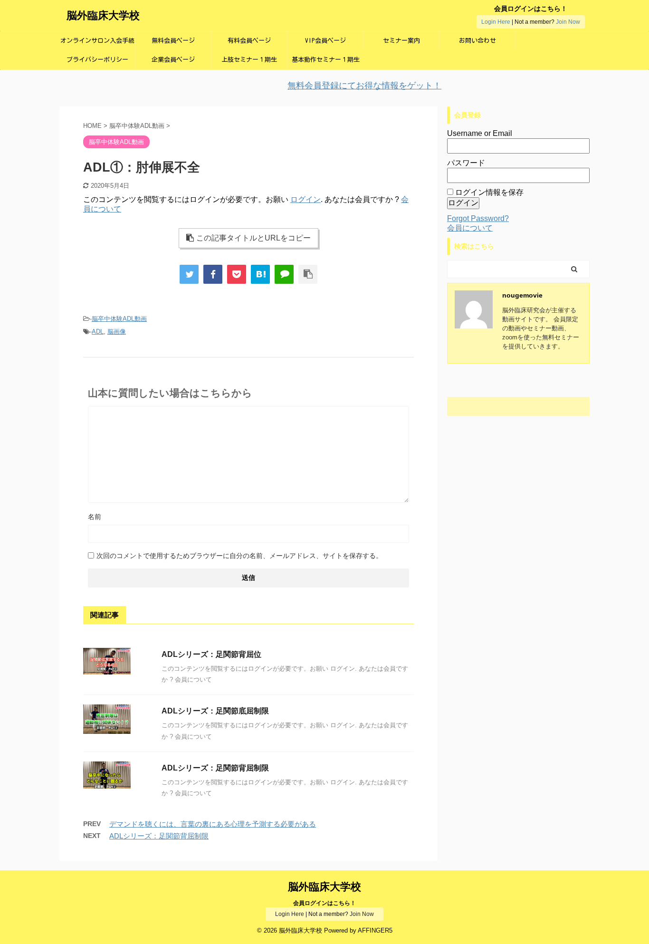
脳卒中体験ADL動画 (119, 318)
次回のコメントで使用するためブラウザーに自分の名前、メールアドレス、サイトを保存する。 (239, 555)
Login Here (495, 22)
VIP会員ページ (325, 41)
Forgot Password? (478, 218)
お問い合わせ (477, 41)
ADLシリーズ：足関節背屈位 (211, 654)
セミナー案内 (401, 41)
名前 (94, 516)
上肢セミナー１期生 (249, 60)
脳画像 (116, 331)
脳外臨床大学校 (103, 15)
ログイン (305, 199)
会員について (470, 228)
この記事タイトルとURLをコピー (253, 238)
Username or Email (479, 133)
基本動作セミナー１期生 (326, 60)
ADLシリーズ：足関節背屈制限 (215, 768)
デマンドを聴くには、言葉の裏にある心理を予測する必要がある (212, 824)
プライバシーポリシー (97, 60)
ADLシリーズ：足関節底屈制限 (215, 711)
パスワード (466, 163)
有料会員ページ (249, 41)
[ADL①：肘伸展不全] (260, 274)
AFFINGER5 (375, 930)
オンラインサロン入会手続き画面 (97, 44)
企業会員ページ (173, 60)
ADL (98, 331)
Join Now (568, 22)
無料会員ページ (173, 41)
